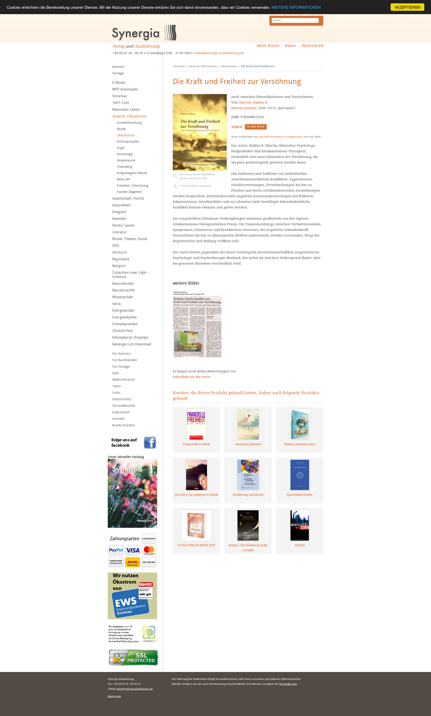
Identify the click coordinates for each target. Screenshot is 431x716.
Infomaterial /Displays (130, 337)
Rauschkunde (123, 283)
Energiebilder (123, 310)
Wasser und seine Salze (299, 444)
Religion (118, 266)
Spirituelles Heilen (299, 494)
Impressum (121, 412)
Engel (120, 148)
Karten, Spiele (123, 225)
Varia (116, 304)
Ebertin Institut (244, 108)
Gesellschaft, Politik (128, 198)
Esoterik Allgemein (129, 192)
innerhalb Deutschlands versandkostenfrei (281, 136)
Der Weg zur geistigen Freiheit (196, 494)
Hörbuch (119, 252)
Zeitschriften (122, 331)
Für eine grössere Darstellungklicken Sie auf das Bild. (197, 176)
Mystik (121, 129)
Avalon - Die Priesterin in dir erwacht (248, 548)
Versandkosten (123, 406)
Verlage (118, 73)
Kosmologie (125, 154)
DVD (115, 245)
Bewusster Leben (126, 109)
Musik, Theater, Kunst (129, 239)
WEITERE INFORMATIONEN (296, 7)
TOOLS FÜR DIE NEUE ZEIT (196, 545)
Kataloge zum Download (131, 344)
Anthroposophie (128, 141)
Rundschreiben (123, 425)
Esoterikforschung (129, 122)
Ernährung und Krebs (248, 494)
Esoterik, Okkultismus (129, 116)
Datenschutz (121, 399)
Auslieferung (147, 46)
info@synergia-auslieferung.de (219, 53)
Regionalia (120, 259)
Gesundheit (121, 205)
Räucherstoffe (123, 290)
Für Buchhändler (124, 360)
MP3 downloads (125, 89)
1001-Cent (120, 103)
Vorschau (119, 96)
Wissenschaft (122, 297)
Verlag (118, 46)
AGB (115, 373)
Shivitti (300, 545)
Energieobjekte (124, 317)
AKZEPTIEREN (407, 7)
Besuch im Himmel (248, 444)
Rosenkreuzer (126, 160)
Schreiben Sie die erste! (192, 377)
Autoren (118, 67)
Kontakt (118, 419)
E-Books (118, 82)
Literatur (119, 232)
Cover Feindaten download (195, 185)
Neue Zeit (123, 179)
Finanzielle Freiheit (196, 444)
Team (116, 386)
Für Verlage (121, 367)
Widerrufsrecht (123, 380)
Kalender (119, 219)
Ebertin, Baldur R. (253, 102)
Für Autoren (121, 353)
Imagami (119, 212)
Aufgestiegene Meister (132, 173)
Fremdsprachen (124, 324)
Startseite (179, 66)
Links (116, 393)
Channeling (124, 166)
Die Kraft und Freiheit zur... (258, 66)
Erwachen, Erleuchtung (132, 185)
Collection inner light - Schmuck (130, 274)
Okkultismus (125, 135)
